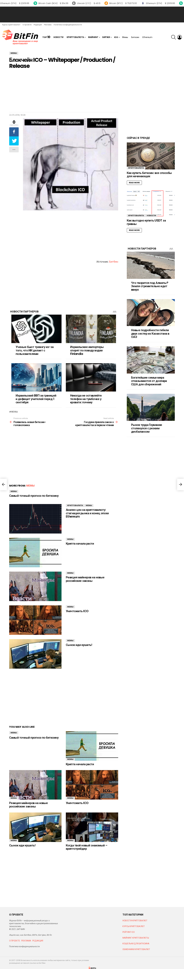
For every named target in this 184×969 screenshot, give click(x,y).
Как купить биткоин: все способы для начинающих (149, 174)
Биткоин (135, 37)
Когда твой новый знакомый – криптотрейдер (87, 847)
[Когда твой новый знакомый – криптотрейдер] (92, 827)
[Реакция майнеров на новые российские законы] (35, 586)
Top (46, 37)
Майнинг (93, 37)
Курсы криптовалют (11, 24)
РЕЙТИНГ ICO (128, 932)
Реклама (47, 24)
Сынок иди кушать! (79, 645)
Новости (58, 37)
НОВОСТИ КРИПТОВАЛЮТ (134, 920)
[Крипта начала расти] (35, 552)
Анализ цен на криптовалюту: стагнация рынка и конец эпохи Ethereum (87, 513)
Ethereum (147, 37)
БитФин (113, 261)
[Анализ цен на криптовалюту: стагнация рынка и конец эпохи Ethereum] (35, 519)
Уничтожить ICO (77, 611)
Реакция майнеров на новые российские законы (85, 579)
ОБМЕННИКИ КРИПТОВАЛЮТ (136, 949)
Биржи (106, 37)
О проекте (27, 24)
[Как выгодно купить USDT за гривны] (151, 203)
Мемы (125, 37)
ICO (116, 37)
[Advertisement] (92, 14)
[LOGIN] (179, 37)
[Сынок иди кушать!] (35, 654)
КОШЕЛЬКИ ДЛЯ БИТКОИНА (135, 943)
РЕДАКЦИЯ (37, 941)
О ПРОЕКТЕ (14, 941)
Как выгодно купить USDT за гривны (146, 222)
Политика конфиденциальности (68, 24)
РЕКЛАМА (26, 941)
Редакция (38, 24)
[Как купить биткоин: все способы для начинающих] (151, 155)
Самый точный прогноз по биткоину (34, 496)
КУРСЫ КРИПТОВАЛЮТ (133, 926)
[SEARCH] (173, 37)
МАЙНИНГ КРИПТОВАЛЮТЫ (135, 938)
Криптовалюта (75, 37)
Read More (134, 182)
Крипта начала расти (80, 543)
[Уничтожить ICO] (35, 620)
